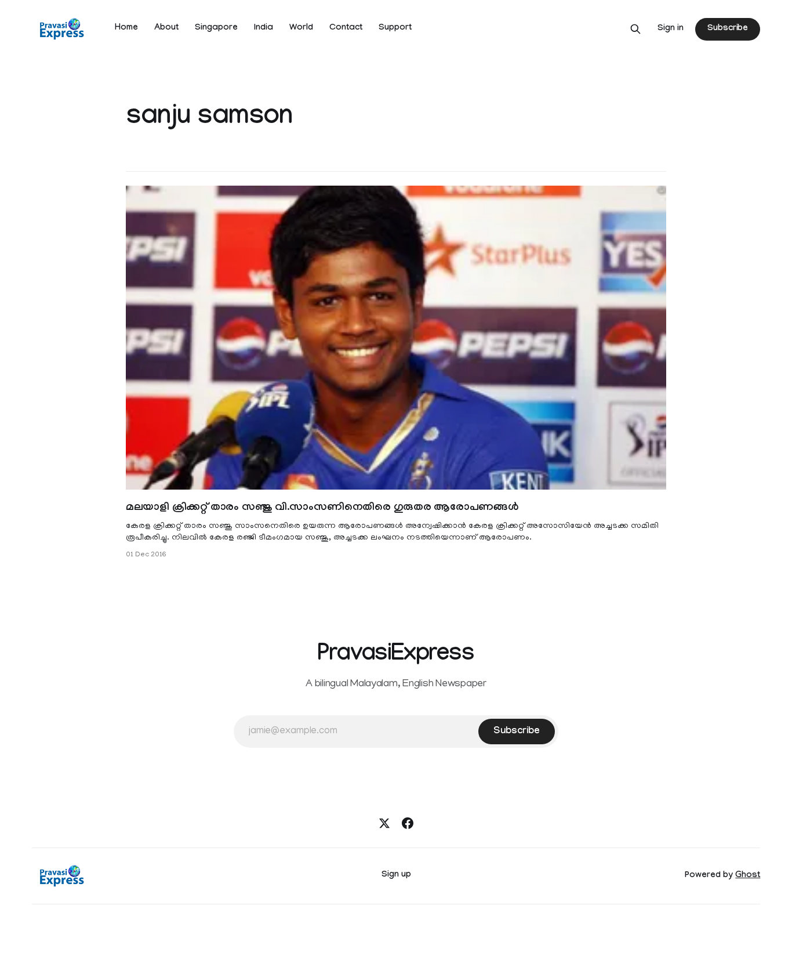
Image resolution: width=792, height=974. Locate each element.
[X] (384, 823)
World (301, 28)
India (263, 28)
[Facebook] (407, 823)
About (166, 28)
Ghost (747, 876)
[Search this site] (635, 29)
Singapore (216, 28)
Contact (345, 28)
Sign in (670, 29)
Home (126, 28)
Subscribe (727, 29)
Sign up (396, 875)
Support (395, 28)
